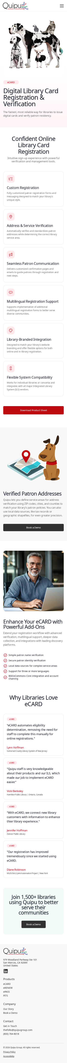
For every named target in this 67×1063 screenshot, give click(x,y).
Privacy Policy (9, 1052)
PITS (5, 996)
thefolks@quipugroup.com (17, 1030)
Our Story (8, 1009)
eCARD (7, 984)
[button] (61, 6)
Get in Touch (10, 1026)
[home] (15, 6)
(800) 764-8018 (11, 1034)
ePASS (6, 992)
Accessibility (8, 1056)
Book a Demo (10, 1013)
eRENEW (8, 988)
